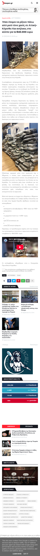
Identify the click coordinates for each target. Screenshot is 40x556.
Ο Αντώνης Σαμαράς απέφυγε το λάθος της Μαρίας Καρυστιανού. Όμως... (24, 451)
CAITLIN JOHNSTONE (8, 523)
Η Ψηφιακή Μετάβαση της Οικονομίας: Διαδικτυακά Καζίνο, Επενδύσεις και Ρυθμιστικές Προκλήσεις (24, 433)
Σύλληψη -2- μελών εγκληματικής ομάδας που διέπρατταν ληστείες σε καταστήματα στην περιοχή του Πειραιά (10, 308)
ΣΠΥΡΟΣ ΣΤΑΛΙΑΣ (24, 514)
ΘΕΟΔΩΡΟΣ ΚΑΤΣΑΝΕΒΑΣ (10, 507)
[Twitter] (14, 280)
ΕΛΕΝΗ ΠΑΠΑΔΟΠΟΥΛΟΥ (10, 511)
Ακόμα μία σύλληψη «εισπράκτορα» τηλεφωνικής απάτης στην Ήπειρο (29, 307)
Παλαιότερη (33, 345)
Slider (18, 275)
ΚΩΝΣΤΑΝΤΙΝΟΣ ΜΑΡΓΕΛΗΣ (27, 511)
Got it (25, 554)
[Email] (28, 280)
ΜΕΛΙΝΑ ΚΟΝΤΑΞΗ (8, 498)
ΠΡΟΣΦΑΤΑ (29, 426)
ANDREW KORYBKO (8, 501)
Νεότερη (5, 345)
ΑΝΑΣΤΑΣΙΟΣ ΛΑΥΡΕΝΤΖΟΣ (10, 517)
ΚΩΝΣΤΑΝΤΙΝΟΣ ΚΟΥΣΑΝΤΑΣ (25, 520)
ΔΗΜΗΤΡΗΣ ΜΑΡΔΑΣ (26, 517)
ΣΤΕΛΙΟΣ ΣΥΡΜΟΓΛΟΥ (23, 494)
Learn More (17, 554)
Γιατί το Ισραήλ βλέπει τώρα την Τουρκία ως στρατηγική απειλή (25, 442)
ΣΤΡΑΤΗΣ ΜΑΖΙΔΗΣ (8, 494)
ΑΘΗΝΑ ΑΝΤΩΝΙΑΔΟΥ (23, 523)
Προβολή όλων (34, 286)
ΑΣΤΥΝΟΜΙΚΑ (16, 18)
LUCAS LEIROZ (20, 501)
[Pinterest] (18, 280)
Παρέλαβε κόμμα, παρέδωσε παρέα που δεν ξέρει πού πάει (19, 478)
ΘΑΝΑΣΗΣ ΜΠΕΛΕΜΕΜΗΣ (10, 527)
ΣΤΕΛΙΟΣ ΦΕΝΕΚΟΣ (8, 504)
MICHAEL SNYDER (22, 504)
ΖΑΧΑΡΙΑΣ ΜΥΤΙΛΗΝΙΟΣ (9, 514)
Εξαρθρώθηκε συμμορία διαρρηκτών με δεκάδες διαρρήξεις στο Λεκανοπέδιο (9, 335)
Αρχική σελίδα (6, 18)
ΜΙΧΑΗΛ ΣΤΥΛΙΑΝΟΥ (21, 498)
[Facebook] (9, 280)
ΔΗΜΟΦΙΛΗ (11, 426)
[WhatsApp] (23, 280)
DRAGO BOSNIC (32, 501)
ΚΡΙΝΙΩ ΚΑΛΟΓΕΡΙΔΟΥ (26, 507)
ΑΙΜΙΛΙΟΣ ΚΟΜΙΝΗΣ (8, 520)
